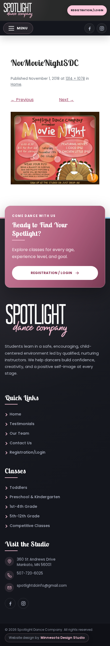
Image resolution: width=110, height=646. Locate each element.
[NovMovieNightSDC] (55, 148)
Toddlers (18, 487)
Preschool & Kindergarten (35, 497)
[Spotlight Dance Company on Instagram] (102, 28)
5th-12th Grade (25, 516)
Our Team (19, 433)
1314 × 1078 (75, 78)
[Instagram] (23, 603)
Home (16, 84)
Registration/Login (27, 452)
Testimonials (22, 423)
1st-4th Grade (23, 506)
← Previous (22, 100)
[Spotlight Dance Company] (18, 10)
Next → (66, 100)
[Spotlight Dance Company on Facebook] (89, 28)
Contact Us (21, 443)
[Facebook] (10, 603)
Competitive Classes (30, 525)
